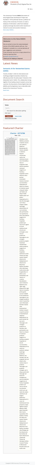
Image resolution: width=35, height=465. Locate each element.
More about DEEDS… (8, 30)
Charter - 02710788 (17, 133)
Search (9, 116)
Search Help (18, 116)
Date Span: (8, 113)
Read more (6, 90)
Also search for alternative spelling (16, 110)
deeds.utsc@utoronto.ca (11, 56)
